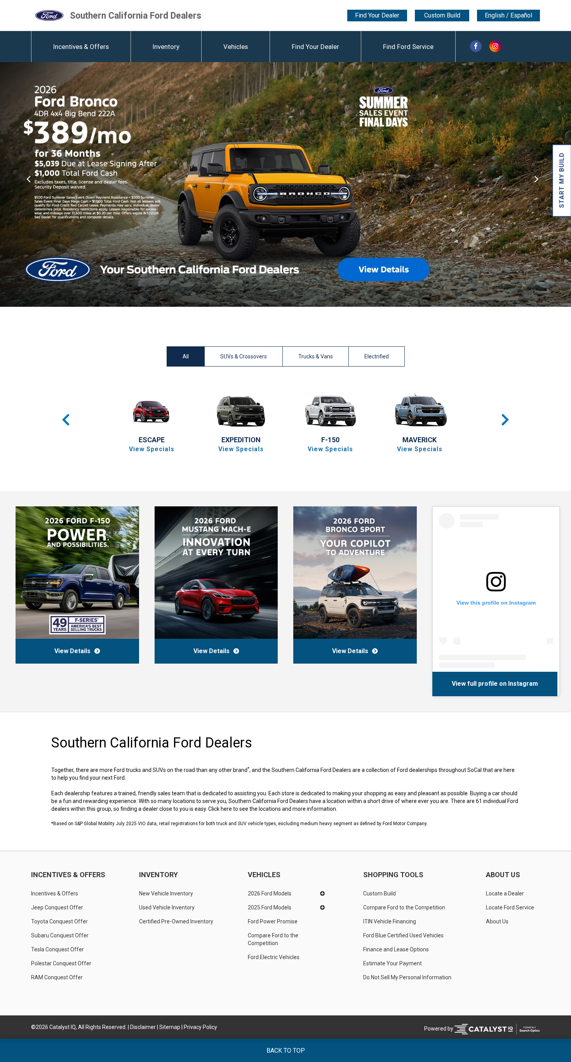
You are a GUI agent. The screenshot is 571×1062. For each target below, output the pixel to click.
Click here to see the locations (244, 809)
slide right (542, 184)
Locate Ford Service (510, 907)
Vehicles (235, 46)
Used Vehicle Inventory (167, 907)
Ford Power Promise (273, 921)
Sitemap (169, 1027)
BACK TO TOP (285, 1050)
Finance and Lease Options (396, 949)
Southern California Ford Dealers (135, 15)
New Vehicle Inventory (166, 893)
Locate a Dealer (505, 893)
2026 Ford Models (269, 893)
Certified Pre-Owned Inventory (176, 921)
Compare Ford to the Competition (273, 939)
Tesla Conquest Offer (57, 949)
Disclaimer (143, 1027)
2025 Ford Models (269, 907)
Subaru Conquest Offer (60, 935)
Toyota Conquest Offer (59, 921)
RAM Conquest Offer (57, 977)
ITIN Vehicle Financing (389, 921)
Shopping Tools (393, 875)
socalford (507, 683)
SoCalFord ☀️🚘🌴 (463, 683)
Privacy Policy (200, 1027)
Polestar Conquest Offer (61, 963)
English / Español (508, 15)
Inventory (166, 46)
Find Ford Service (408, 46)
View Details (72, 651)
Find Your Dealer (377, 15)
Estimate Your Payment (392, 963)
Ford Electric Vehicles (273, 957)
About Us (503, 875)
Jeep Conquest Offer (57, 907)
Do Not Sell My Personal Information (407, 977)
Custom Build (442, 15)
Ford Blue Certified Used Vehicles (403, 935)
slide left (28, 184)
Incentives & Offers (81, 46)
